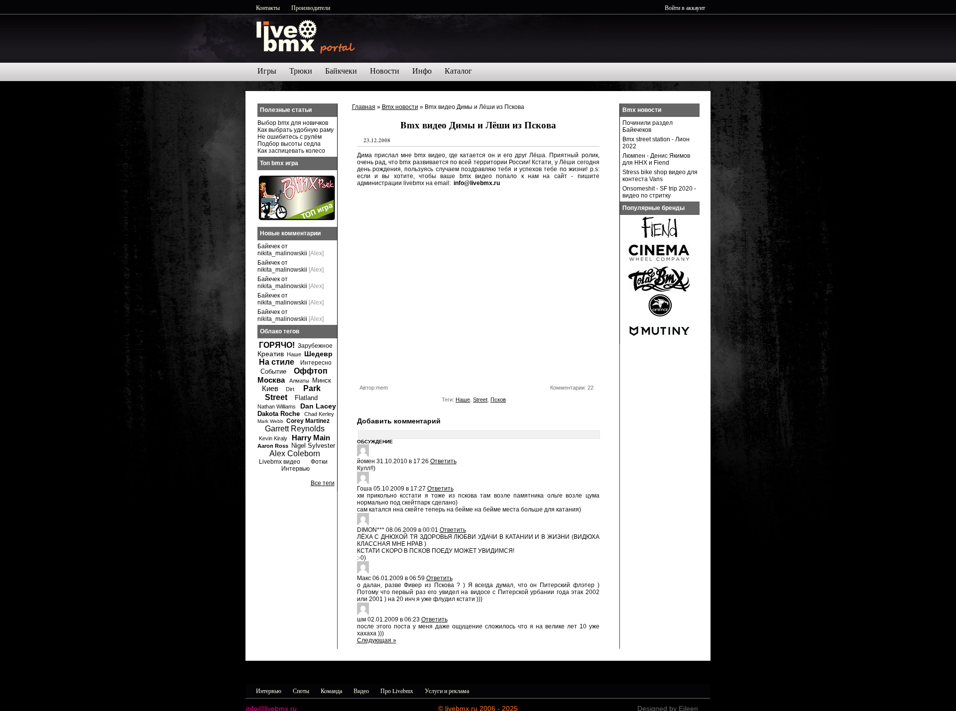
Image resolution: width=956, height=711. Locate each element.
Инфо (422, 71)
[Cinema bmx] (659, 263)
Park (312, 388)
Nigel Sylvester (313, 445)
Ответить (443, 461)
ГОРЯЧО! (277, 345)
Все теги (323, 483)
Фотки (319, 461)
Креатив (270, 354)
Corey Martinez (308, 420)
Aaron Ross (272, 446)
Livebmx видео (279, 461)
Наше (463, 400)
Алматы (299, 381)
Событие (273, 371)
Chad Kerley (319, 414)
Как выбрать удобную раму (295, 129)
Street (480, 400)
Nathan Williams (276, 406)
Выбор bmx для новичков (292, 122)
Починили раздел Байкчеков (647, 126)
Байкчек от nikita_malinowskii (282, 250)
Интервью (295, 468)
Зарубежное (315, 345)
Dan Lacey (318, 406)
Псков (498, 400)
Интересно (316, 362)
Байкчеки (341, 71)
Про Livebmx (396, 691)
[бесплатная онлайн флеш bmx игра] (296, 218)
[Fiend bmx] (659, 237)
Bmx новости (400, 106)
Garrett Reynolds (295, 428)
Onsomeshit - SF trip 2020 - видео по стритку (659, 192)
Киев (270, 388)
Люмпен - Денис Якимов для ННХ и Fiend (656, 159)
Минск (321, 380)
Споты (301, 691)
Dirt (290, 389)
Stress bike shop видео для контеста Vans (660, 176)
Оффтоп (311, 371)
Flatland (306, 398)
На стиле (276, 362)
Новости (384, 71)
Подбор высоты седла (289, 143)
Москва (271, 380)
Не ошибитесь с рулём (289, 136)
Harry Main (311, 437)
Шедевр (318, 354)
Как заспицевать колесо (291, 150)
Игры (266, 71)
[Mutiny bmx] (659, 341)
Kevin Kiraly (273, 438)
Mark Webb (270, 421)
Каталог (458, 71)
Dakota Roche (278, 413)
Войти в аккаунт (685, 7)
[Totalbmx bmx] (659, 289)
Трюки (300, 71)
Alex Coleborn (294, 453)
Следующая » (376, 640)
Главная (363, 106)
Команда (331, 691)
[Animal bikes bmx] (659, 315)
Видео (361, 691)
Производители (310, 7)
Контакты (268, 7)
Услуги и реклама (447, 691)
